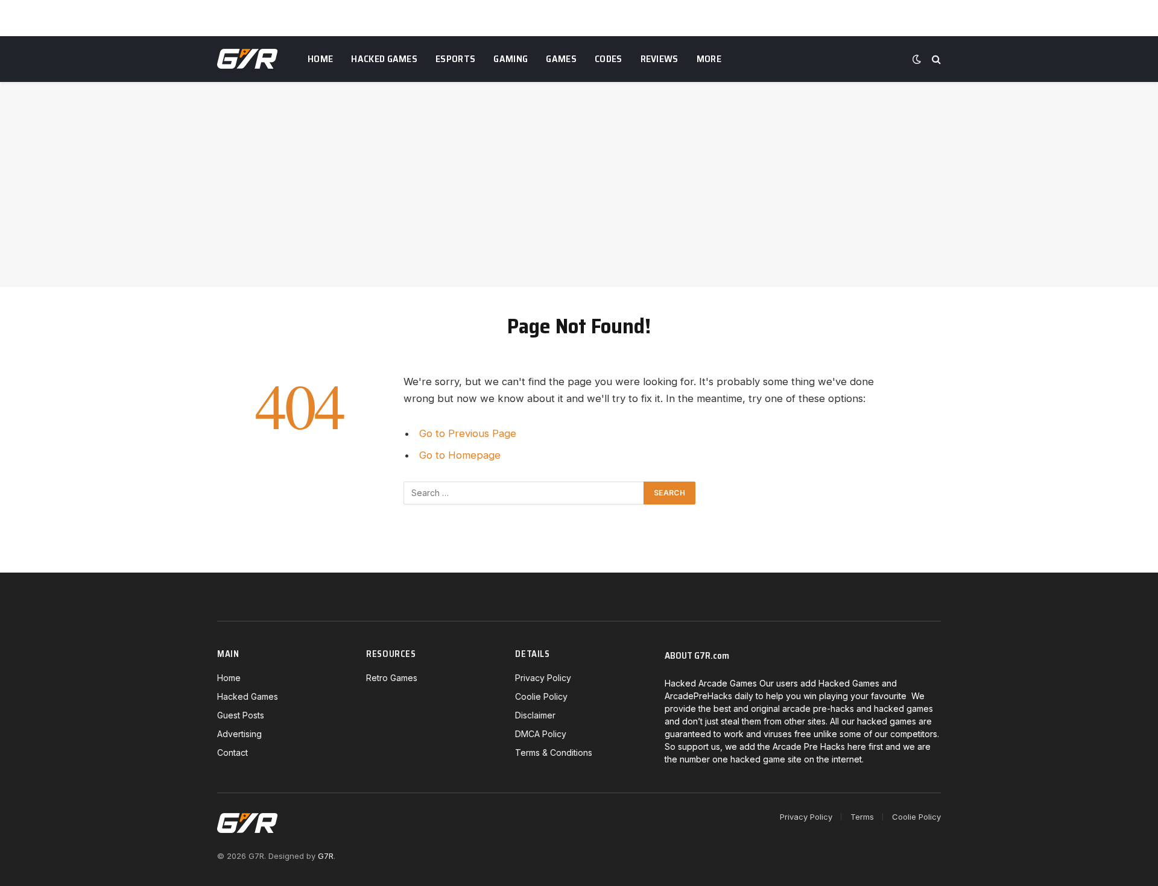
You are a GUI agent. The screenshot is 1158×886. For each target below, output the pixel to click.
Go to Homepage (460, 455)
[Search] (935, 59)
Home (320, 58)
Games (561, 58)
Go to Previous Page (467, 433)
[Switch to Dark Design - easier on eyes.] (917, 59)
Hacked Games (384, 58)
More (709, 58)
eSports (455, 58)
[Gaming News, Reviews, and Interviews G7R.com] (247, 59)
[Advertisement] (579, 184)
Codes (608, 58)
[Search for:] (524, 493)
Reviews (660, 58)
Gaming (510, 58)
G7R (326, 856)
